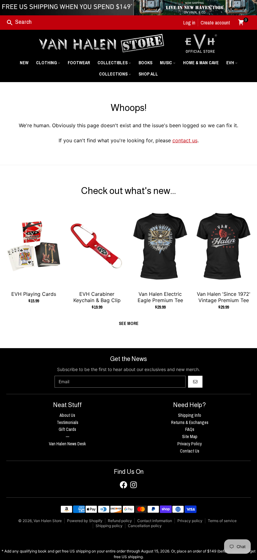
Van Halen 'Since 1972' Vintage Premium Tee (223, 297)
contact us (184, 140)
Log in (189, 22)
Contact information (154, 520)
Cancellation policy (145, 525)
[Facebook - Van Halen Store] (123, 485)
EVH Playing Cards (33, 294)
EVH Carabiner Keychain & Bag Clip (97, 297)
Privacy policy (189, 520)
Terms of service (222, 520)
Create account (215, 22)
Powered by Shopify (84, 520)
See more (129, 323)
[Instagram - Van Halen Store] (133, 485)
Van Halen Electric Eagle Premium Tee (160, 297)
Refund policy (120, 520)
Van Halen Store (48, 520)
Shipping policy (109, 525)
